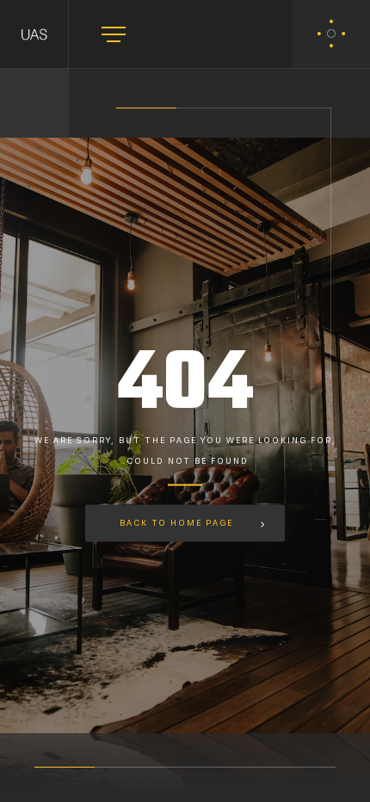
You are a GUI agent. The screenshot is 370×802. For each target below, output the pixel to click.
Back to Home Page (176, 523)
